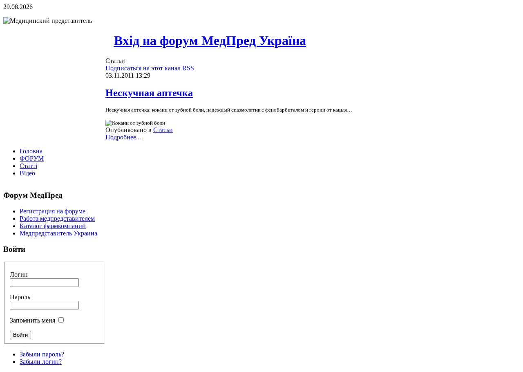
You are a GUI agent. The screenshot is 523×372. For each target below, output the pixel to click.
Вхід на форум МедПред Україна (210, 40)
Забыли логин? (41, 361)
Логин (19, 274)
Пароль (20, 297)
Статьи (163, 129)
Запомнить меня (32, 320)
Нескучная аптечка (149, 92)
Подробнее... (123, 137)
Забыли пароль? (42, 354)
